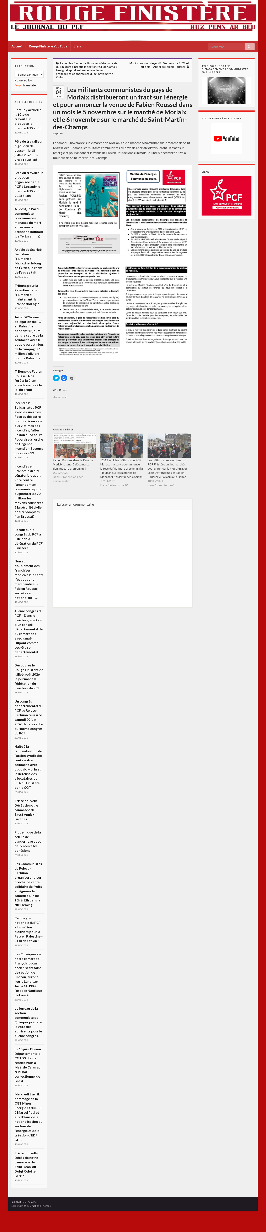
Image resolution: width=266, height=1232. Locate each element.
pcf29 (59, 133)
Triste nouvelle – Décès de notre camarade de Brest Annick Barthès (27, 810)
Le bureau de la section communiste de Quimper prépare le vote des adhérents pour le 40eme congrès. (28, 1022)
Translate (29, 85)
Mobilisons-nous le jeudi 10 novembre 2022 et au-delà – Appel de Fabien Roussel (159, 64)
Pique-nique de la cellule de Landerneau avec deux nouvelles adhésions (28, 841)
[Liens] (226, 195)
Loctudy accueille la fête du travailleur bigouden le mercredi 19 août (28, 119)
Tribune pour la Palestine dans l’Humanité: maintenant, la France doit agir (27, 294)
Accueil (16, 46)
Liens (78, 46)
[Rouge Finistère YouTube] (226, 138)
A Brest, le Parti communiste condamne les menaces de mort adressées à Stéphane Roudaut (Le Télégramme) (29, 222)
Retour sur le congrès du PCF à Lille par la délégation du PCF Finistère (29, 539)
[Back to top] (256, 1222)
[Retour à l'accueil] (133, 20)
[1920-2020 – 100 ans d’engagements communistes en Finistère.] (226, 90)
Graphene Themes (40, 1205)
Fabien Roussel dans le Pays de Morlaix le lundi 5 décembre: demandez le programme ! (73, 464)
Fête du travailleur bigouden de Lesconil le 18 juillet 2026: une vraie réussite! (29, 150)
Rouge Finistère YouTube (48, 46)
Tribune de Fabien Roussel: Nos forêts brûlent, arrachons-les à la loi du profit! (28, 380)
